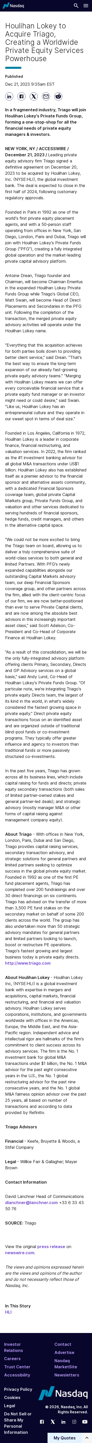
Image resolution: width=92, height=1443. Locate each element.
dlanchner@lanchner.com (31, 1202)
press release (51, 1246)
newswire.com (19, 1252)
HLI (8, 1312)
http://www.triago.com (28, 963)
